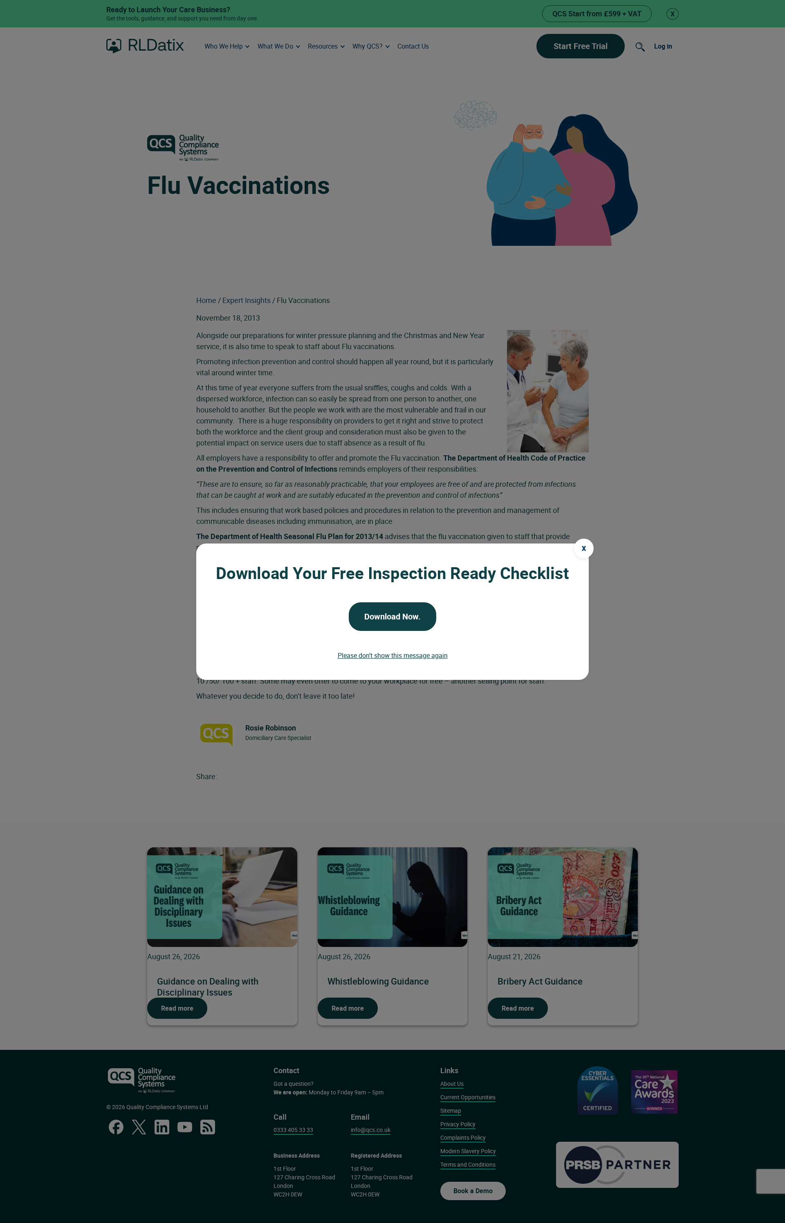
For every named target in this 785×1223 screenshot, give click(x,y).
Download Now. (392, 616)
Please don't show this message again (393, 655)
